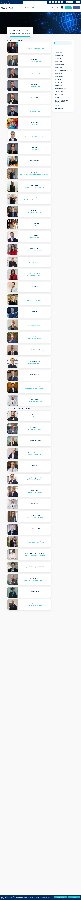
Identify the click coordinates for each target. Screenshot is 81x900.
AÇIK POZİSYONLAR (59, 94)
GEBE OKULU (57, 105)
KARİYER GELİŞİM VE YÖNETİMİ (61, 88)
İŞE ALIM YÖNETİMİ (59, 79)
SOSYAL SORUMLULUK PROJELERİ (61, 70)
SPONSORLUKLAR (58, 67)
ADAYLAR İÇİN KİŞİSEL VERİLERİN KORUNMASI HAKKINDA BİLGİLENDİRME (61, 101)
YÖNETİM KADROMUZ (59, 58)
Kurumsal (18, 33)
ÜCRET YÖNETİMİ (58, 82)
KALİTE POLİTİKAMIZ (59, 55)
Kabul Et (74, 897)
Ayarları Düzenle (60, 897)
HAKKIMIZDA (57, 46)
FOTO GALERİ (58, 97)
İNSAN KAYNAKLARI (59, 76)
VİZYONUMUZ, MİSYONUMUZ (61, 49)
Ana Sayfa (12, 33)
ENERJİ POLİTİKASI (59, 108)
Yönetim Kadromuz (26, 33)
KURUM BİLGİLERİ (58, 61)
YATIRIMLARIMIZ (58, 52)
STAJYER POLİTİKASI (59, 91)
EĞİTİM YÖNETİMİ (58, 85)
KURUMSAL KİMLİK (59, 73)
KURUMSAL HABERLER (59, 64)
